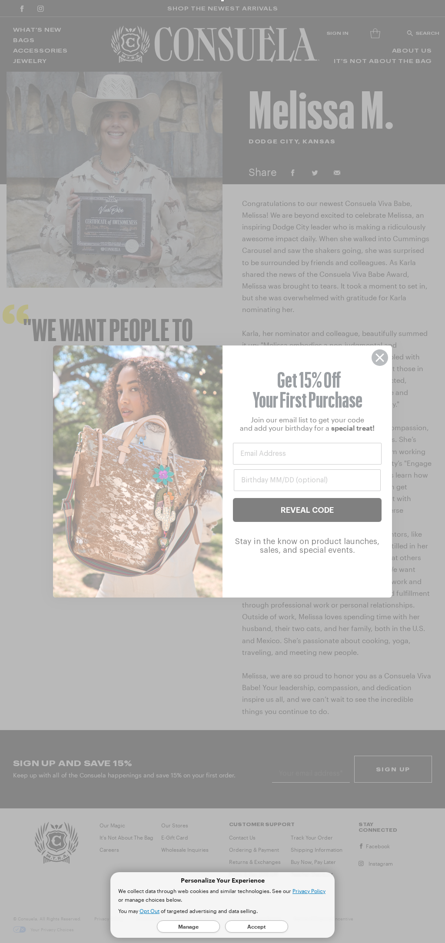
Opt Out (149, 911)
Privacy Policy (308, 891)
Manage (188, 926)
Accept (256, 926)
